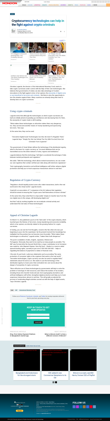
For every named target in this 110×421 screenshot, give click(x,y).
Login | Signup (47, 1)
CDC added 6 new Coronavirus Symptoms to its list (55, 375)
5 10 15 (30, 5)
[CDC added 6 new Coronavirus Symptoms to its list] (55, 360)
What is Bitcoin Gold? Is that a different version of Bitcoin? (55, 335)
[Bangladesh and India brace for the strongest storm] (26, 360)
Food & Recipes (54, 5)
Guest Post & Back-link (96, 419)
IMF (16, 290)
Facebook (29, 296)
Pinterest (23, 296)
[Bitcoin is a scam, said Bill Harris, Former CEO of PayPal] (83, 360)
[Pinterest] (106, 2)
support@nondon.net (46, 413)
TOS (77, 419)
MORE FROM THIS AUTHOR (33, 346)
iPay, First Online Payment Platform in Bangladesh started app (22, 335)
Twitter (43, 296)
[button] (108, 4)
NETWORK (27, 1)
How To (70, 5)
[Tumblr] (108, 2)
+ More (95, 5)
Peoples (82, 5)
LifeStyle (37, 5)
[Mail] (100, 2)
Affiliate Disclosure (84, 419)
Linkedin (35, 296)
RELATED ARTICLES (19, 346)
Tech (76, 5)
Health (44, 5)
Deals (24, 5)
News (89, 5)
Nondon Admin (23, 29)
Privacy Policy (71, 419)
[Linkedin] (98, 2)
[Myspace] (103, 2)
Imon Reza (51, 402)
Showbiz (63, 5)
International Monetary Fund (27, 290)
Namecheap (40, 419)
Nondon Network (18, 419)
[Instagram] (95, 2)
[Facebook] (92, 2)
